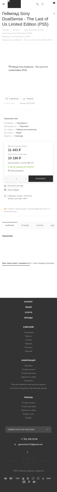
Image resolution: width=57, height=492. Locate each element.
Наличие (9, 225)
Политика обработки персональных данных (28, 384)
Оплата (39, 225)
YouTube (32, 461)
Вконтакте (25, 461)
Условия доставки (28, 373)
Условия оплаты (28, 369)
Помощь (28, 397)
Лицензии (28, 351)
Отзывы (25, 225)
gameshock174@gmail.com (30, 444)
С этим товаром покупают (42, 263)
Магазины (28, 366)
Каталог (28, 302)
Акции (28, 307)
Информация (28, 360)
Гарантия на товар (28, 377)
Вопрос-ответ (28, 414)
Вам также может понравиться (16, 263)
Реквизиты (28, 381)
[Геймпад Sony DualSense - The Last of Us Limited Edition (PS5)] (28, 68)
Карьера (28, 344)
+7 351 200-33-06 (29, 439)
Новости (28, 336)
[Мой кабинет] (47, 4)
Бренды (28, 318)
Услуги (28, 312)
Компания (28, 327)
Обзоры (28, 418)
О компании (28, 332)
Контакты (28, 347)
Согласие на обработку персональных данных (28, 388)
